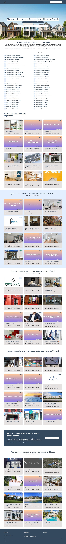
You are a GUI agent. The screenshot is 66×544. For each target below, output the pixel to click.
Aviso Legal (26, 535)
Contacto (45, 533)
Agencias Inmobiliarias (11, 2)
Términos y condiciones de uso (30, 533)
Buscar (50, 25)
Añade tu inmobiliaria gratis (52, 438)
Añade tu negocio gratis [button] (56, 2)
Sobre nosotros (7, 533)
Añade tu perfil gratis (8, 535)
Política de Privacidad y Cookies (30, 536)
